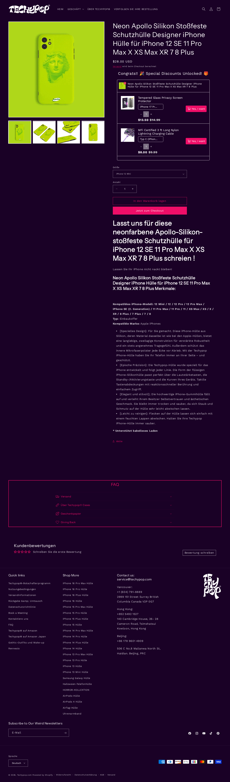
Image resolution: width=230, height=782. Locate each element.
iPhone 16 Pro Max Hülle (78, 583)
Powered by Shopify (42, 775)
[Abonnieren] (65, 733)
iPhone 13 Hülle (72, 666)
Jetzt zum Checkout (150, 210)
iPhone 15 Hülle (72, 624)
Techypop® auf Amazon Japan (27, 636)
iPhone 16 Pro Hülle (75, 589)
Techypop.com (24, 775)
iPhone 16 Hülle (72, 601)
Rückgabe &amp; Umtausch (25, 601)
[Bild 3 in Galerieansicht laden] (68, 132)
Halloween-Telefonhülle (77, 683)
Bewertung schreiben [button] (199, 552)
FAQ (10, 624)
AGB (102, 775)
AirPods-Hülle (71, 695)
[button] (75, 9)
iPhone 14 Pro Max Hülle (78, 630)
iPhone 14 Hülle (72, 648)
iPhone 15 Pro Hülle (75, 612)
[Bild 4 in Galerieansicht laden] (93, 132)
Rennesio (14, 648)
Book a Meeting (17, 612)
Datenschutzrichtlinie (22, 606)
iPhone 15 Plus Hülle (75, 618)
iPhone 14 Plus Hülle (75, 642)
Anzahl (116, 182)
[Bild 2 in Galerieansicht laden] (44, 132)
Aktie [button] (119, 441)
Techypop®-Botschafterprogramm (29, 583)
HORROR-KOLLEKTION (76, 689)
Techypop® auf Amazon (22, 630)
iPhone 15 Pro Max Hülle (78, 606)
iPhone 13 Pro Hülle (75, 660)
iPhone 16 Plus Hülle (75, 595)
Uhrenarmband (72, 713)
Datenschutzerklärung (86, 775)
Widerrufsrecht (63, 775)
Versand (117, 66)
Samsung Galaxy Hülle (76, 678)
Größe (116, 167)
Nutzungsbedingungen (22, 589)
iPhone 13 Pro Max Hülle (78, 654)
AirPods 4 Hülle (72, 701)
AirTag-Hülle (70, 707)
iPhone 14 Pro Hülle (75, 636)
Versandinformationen (22, 595)
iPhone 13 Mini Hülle (75, 672)
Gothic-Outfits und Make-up (26, 642)
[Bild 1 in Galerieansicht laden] (19, 132)
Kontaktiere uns (18, 618)
